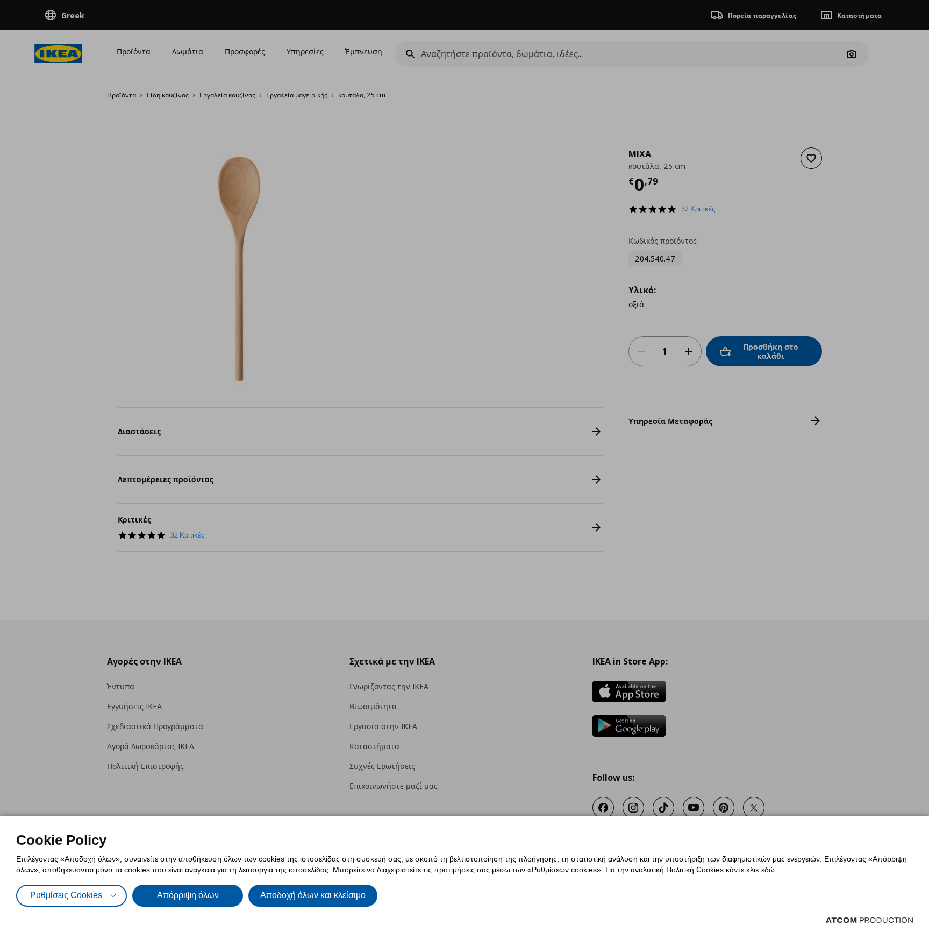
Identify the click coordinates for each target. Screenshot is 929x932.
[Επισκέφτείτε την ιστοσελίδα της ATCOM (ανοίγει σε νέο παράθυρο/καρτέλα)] (869, 920)
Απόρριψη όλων (188, 895)
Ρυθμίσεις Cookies (66, 895)
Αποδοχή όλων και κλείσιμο (313, 895)
